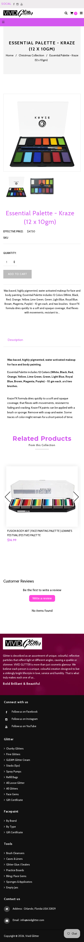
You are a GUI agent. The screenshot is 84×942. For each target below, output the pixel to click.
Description (15, 340)
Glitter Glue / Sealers (18, 864)
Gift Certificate (14, 799)
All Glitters (12, 788)
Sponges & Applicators (19, 881)
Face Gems (12, 794)
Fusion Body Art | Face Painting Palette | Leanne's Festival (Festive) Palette (39, 533)
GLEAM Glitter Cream (18, 759)
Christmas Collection (31, 55)
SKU (5, 237)
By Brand (11, 820)
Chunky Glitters (15, 748)
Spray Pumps (13, 771)
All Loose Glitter (15, 782)
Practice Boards (15, 870)
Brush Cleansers (15, 853)
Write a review (42, 598)
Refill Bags (12, 777)
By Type (11, 826)
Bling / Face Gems (16, 876)
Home (9, 55)
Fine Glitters (13, 754)
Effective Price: (13, 231)
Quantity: (9, 253)
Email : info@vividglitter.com (28, 920)
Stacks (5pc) (13, 765)
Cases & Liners (14, 858)
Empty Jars (12, 887)
